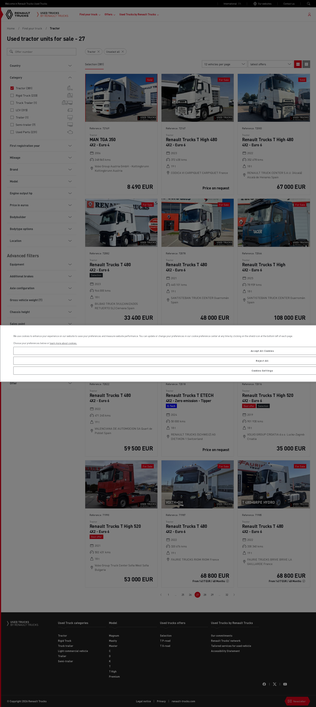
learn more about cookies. (63, 343)
